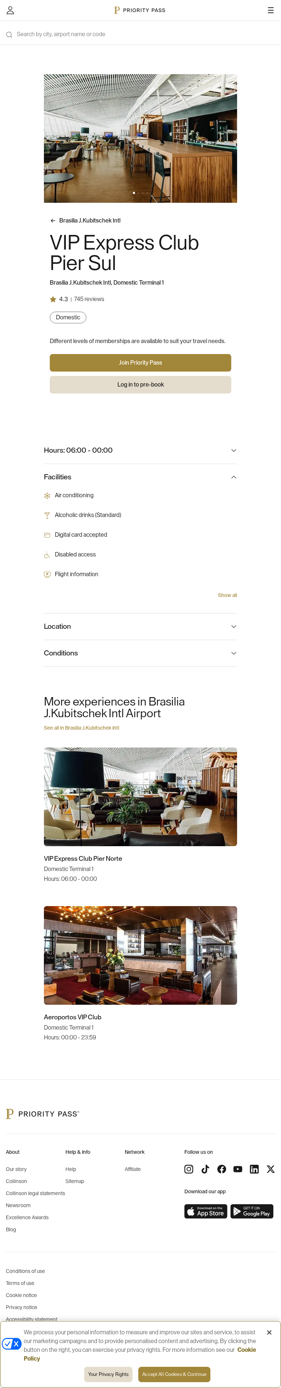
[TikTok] (205, 1169)
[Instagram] (188, 1169)
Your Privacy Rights (108, 1374)
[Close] (269, 1332)
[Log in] (10, 10)
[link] (206, 1211)
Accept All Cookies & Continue (174, 1374)
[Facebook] (221, 1169)
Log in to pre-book (140, 385)
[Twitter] (270, 1169)
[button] (134, 193)
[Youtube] (237, 1169)
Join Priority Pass (140, 363)
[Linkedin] (254, 1169)
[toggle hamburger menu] (270, 10)
